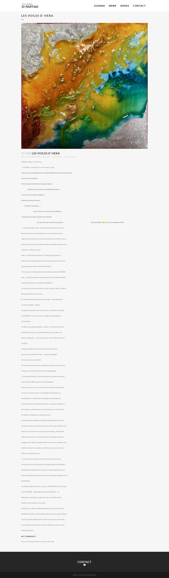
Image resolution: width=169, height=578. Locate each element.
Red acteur (47, 157)
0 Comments (57, 157)
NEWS (38, 157)
